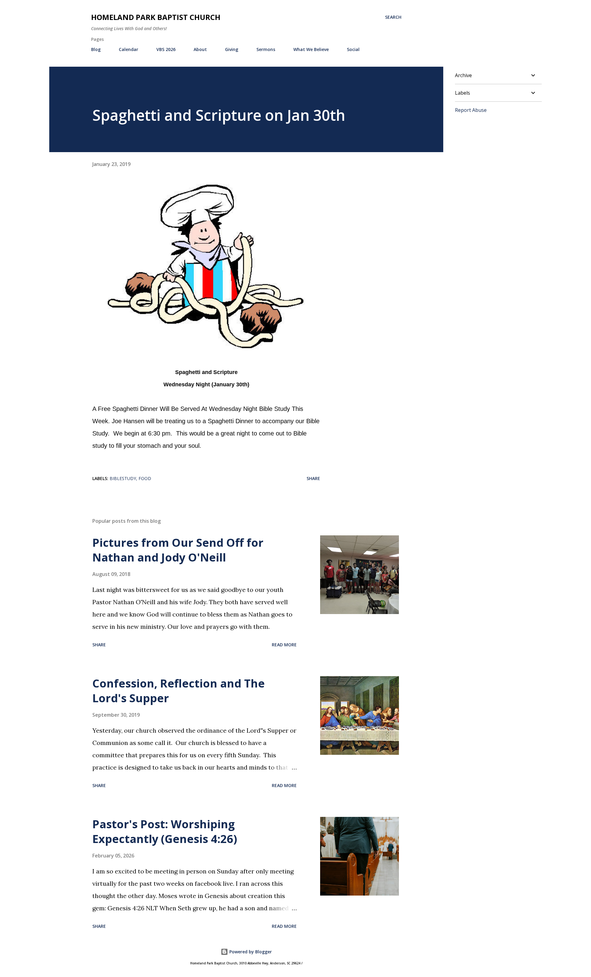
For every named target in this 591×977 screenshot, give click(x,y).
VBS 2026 (165, 49)
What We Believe (311, 49)
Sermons (265, 49)
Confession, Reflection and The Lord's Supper (178, 691)
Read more (284, 645)
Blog (96, 49)
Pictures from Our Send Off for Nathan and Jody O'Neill (177, 550)
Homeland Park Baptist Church (155, 17)
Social (353, 49)
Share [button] (313, 478)
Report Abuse (471, 110)
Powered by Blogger (250, 952)
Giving (231, 49)
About (200, 49)
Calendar (128, 49)
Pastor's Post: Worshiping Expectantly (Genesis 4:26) (164, 831)
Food (145, 478)
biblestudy (123, 478)
